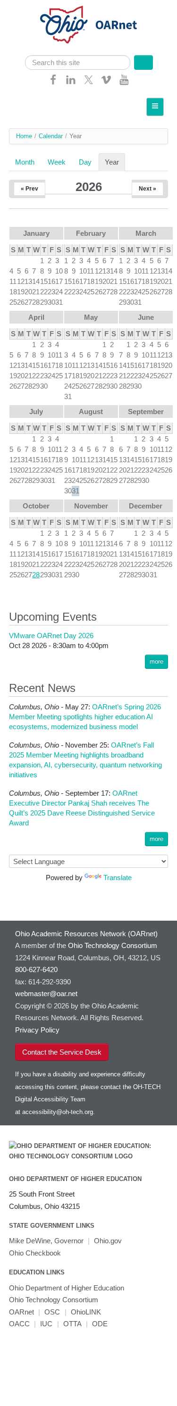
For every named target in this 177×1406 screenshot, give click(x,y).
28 (36, 575)
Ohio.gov (108, 1241)
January (36, 233)
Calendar (51, 136)
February (91, 233)
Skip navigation (25, 7)
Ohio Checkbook (35, 1253)
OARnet (21, 1312)
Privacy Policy (37, 1030)
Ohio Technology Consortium (53, 1300)
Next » (147, 188)
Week (57, 162)
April (36, 317)
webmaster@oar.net (46, 994)
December (145, 506)
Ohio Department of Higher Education (75, 1178)
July (36, 412)
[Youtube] (124, 83)
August (91, 412)
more (156, 661)
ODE (100, 1324)
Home (24, 136)
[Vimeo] (106, 83)
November (91, 506)
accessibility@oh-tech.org (57, 1111)
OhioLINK (86, 1312)
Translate (117, 878)
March (145, 233)
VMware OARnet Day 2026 (51, 636)
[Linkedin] (71, 83)
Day (85, 162)
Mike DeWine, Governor (46, 1241)
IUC (46, 1324)
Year (115, 162)
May (91, 317)
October (36, 506)
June (146, 317)
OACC (19, 1324)
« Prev (29, 188)
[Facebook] (53, 83)
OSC (52, 1312)
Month (24, 162)
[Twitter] (89, 83)
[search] (78, 62)
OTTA (72, 1324)
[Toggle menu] (155, 107)
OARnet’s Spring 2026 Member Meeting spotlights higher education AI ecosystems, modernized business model (85, 717)
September (146, 412)
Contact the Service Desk (61, 1052)
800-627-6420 (36, 969)
